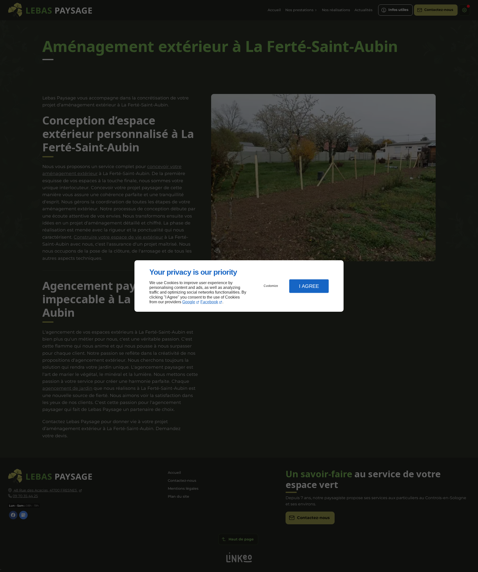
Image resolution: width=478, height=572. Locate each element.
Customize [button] (271, 286)
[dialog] (239, 286)
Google (188, 302)
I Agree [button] (309, 286)
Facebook (209, 302)
